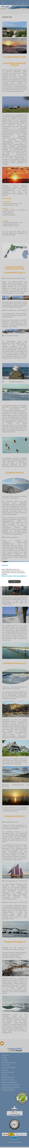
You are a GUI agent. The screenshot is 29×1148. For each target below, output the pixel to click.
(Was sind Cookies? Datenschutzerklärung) (14, 576)
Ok (14, 581)
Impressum (5, 565)
